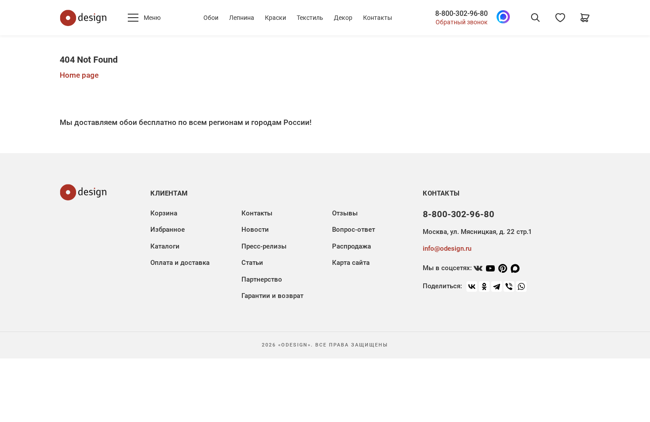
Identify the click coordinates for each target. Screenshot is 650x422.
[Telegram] (496, 286)
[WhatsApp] (521, 286)
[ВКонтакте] (471, 286)
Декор (343, 17)
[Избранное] (560, 17)
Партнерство (261, 279)
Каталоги (165, 246)
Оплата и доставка (180, 263)
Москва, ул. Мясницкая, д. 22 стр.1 (477, 232)
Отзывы (345, 213)
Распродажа (351, 246)
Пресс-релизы (264, 246)
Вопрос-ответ (353, 230)
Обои (210, 17)
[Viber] (509, 286)
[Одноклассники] (484, 286)
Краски (275, 17)
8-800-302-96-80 (461, 13)
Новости (255, 230)
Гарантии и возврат (272, 296)
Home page (79, 75)
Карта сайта (351, 263)
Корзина (163, 213)
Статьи (252, 263)
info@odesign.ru (447, 248)
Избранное (167, 230)
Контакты (377, 17)
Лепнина (241, 17)
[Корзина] (585, 17)
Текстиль (310, 17)
